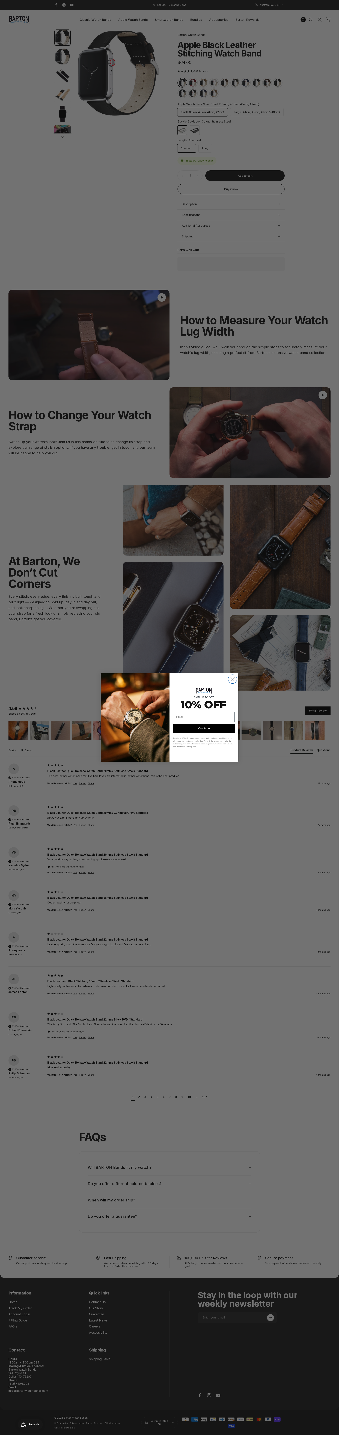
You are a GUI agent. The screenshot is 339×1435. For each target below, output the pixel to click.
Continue (204, 728)
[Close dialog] (232, 679)
